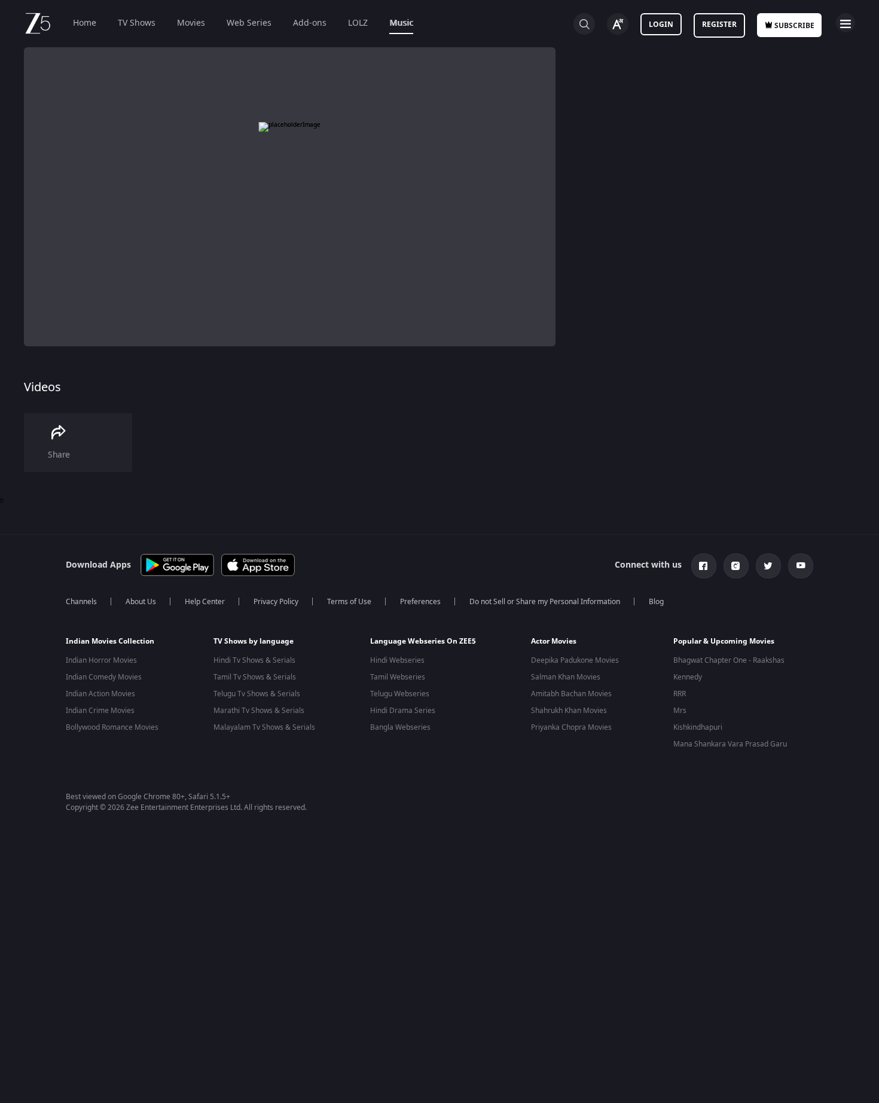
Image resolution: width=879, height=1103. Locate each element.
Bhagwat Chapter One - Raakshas (729, 660)
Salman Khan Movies (565, 677)
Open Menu (845, 22)
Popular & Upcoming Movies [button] (723, 641)
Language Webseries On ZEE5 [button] (423, 641)
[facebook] (703, 565)
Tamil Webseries (397, 677)
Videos (42, 387)
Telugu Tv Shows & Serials (256, 693)
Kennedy (687, 677)
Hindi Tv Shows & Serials (254, 660)
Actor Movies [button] (553, 641)
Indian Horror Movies (101, 660)
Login (661, 24)
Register (719, 24)
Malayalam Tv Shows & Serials (264, 727)
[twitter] (768, 565)
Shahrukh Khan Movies (569, 710)
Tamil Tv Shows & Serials (254, 677)
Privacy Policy (276, 601)
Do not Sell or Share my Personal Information (544, 601)
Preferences (420, 601)
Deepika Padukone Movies (575, 660)
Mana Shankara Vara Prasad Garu (730, 744)
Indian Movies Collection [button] (110, 641)
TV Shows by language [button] (253, 641)
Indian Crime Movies (100, 710)
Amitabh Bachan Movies (571, 693)
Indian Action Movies (100, 693)
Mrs (679, 710)
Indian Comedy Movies (104, 677)
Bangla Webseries (400, 727)
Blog (656, 601)
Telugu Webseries (399, 693)
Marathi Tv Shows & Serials (258, 710)
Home (84, 23)
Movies (191, 23)
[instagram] (736, 565)
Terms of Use (349, 601)
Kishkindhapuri (697, 727)
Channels (81, 601)
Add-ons (309, 23)
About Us (141, 601)
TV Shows (136, 23)
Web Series (249, 23)
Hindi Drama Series (402, 710)
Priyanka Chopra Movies (571, 727)
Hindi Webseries (397, 660)
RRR (679, 693)
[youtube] (800, 565)
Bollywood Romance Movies (112, 727)
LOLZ (358, 23)
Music (401, 23)
